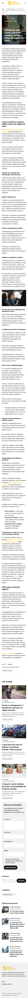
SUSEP (16, 576)
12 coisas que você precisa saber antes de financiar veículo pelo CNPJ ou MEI (17, 925)
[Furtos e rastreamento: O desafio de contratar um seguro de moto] (14, 692)
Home (3, 9)
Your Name (7, 832)
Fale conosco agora (8, 653)
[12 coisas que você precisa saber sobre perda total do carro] (5, 936)
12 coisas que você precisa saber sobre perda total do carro (16, 939)
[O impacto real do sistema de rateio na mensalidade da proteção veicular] (14, 771)
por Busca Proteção (15, 907)
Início (3, 981)
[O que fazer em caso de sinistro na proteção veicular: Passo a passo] (14, 731)
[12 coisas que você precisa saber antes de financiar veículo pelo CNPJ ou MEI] (5, 921)
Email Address (8, 841)
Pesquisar (5, 876)
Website (6, 850)
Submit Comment (11, 867)
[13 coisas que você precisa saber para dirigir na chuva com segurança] (5, 949)
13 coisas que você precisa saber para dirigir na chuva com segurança (16, 953)
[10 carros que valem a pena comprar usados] (5, 909)
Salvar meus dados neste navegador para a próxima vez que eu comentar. (13, 861)
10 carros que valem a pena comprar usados (17, 912)
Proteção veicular (11, 9)
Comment (7, 819)
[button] (3, 3)
